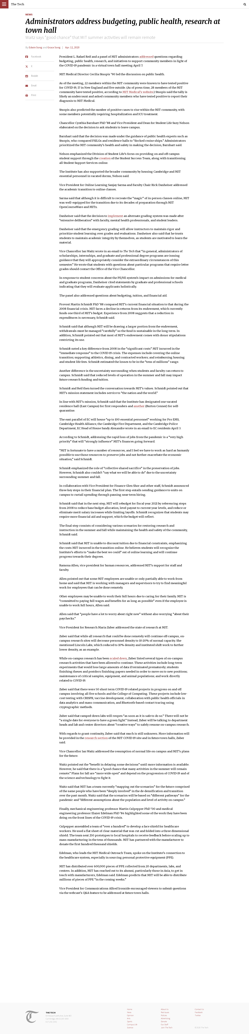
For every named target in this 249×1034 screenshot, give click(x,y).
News (29, 14)
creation (105, 158)
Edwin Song (35, 47)
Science (130, 1027)
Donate (164, 1021)
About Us (164, 1009)
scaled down (118, 658)
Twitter (198, 1015)
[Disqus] (124, 951)
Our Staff (164, 1024)
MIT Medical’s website (137, 92)
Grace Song (53, 47)
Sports (129, 1021)
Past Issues (165, 1012)
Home (129, 1009)
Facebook (199, 1012)
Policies (164, 1015)
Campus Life (132, 1024)
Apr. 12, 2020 (72, 47)
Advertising (165, 1018)
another (139, 406)
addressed (146, 56)
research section (96, 738)
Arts (128, 1018)
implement (115, 216)
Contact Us (199, 1009)
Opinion (130, 1015)
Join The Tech (166, 1027)
